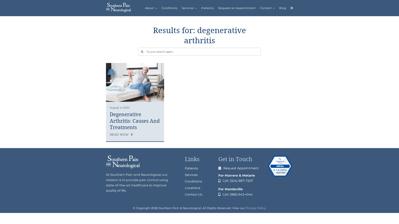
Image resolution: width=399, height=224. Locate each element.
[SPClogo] (118, 4)
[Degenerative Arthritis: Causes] (135, 64)
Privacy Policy (256, 208)
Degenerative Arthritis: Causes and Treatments (135, 121)
